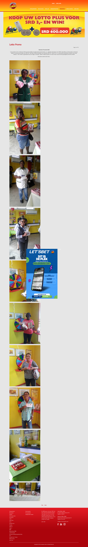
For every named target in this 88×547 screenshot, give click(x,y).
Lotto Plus (11, 520)
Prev (42, 505)
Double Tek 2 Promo (13, 537)
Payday (10, 525)
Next (46, 505)
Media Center (69, 9)
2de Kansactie (12, 532)
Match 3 (11, 526)
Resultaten (40, 9)
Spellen (47, 9)
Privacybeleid (28, 512)
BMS (10, 529)
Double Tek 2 (12, 523)
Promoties (62, 9)
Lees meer (43, 521)
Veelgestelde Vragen (29, 514)
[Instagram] (64, 525)
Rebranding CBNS (12, 531)
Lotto (10, 518)
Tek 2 (10, 522)
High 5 (10, 528)
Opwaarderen (33, 9)
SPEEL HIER (58, 3)
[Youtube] (61, 525)
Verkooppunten (54, 9)
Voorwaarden (28, 511)
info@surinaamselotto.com (63, 521)
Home (53, 3)
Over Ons (76, 9)
